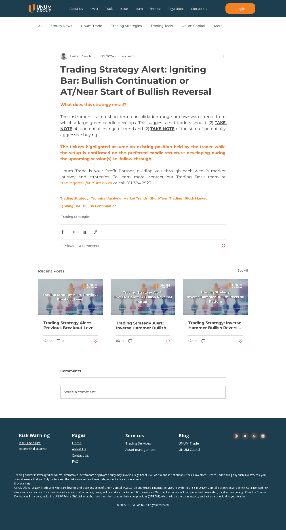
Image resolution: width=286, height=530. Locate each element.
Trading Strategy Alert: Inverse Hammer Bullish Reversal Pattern (141, 325)
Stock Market (196, 198)
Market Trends (135, 198)
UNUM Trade (188, 443)
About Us (79, 449)
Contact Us (80, 455)
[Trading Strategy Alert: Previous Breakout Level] (70, 297)
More (218, 26)
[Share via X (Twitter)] (73, 232)
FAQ (75, 461)
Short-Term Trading (166, 198)
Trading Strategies (126, 26)
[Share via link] (95, 232)
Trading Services (138, 443)
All (40, 26)
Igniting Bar (70, 206)
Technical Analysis (106, 198)
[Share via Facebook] (62, 232)
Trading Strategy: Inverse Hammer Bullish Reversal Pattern (214, 325)
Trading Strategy (74, 198)
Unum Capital (193, 26)
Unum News (61, 26)
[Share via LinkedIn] (84, 232)
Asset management (140, 449)
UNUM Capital (189, 449)
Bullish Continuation (100, 206)
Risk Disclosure (30, 443)
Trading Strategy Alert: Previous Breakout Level (69, 325)
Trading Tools (162, 26)
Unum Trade (91, 26)
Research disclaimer (33, 449)
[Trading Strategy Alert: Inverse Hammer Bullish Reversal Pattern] (143, 297)
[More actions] (223, 56)
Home (77, 443)
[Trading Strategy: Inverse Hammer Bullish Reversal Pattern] (215, 297)
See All (243, 270)
